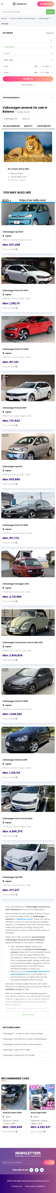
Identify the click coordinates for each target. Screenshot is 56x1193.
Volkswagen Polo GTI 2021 (15, 290)
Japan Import (44, 126)
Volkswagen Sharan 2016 (15, 760)
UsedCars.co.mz (25, 919)
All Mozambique (11, 126)
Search (50, 12)
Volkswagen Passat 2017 (15, 407)
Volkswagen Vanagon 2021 (16, 583)
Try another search (16, 180)
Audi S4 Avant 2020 (12, 1112)
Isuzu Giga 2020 (38, 1112)
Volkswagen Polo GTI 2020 (16, 349)
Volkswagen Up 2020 (13, 231)
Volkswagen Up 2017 (12, 466)
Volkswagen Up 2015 (12, 877)
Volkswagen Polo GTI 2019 (15, 525)
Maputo (28, 126)
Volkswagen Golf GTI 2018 (15, 701)
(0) (28, 79)
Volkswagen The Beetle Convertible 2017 (23, 642)
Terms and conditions (35, 1186)
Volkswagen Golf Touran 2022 (17, 818)
